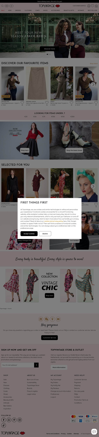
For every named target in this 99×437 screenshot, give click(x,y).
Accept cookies (29, 234)
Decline (45, 234)
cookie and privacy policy (53, 221)
